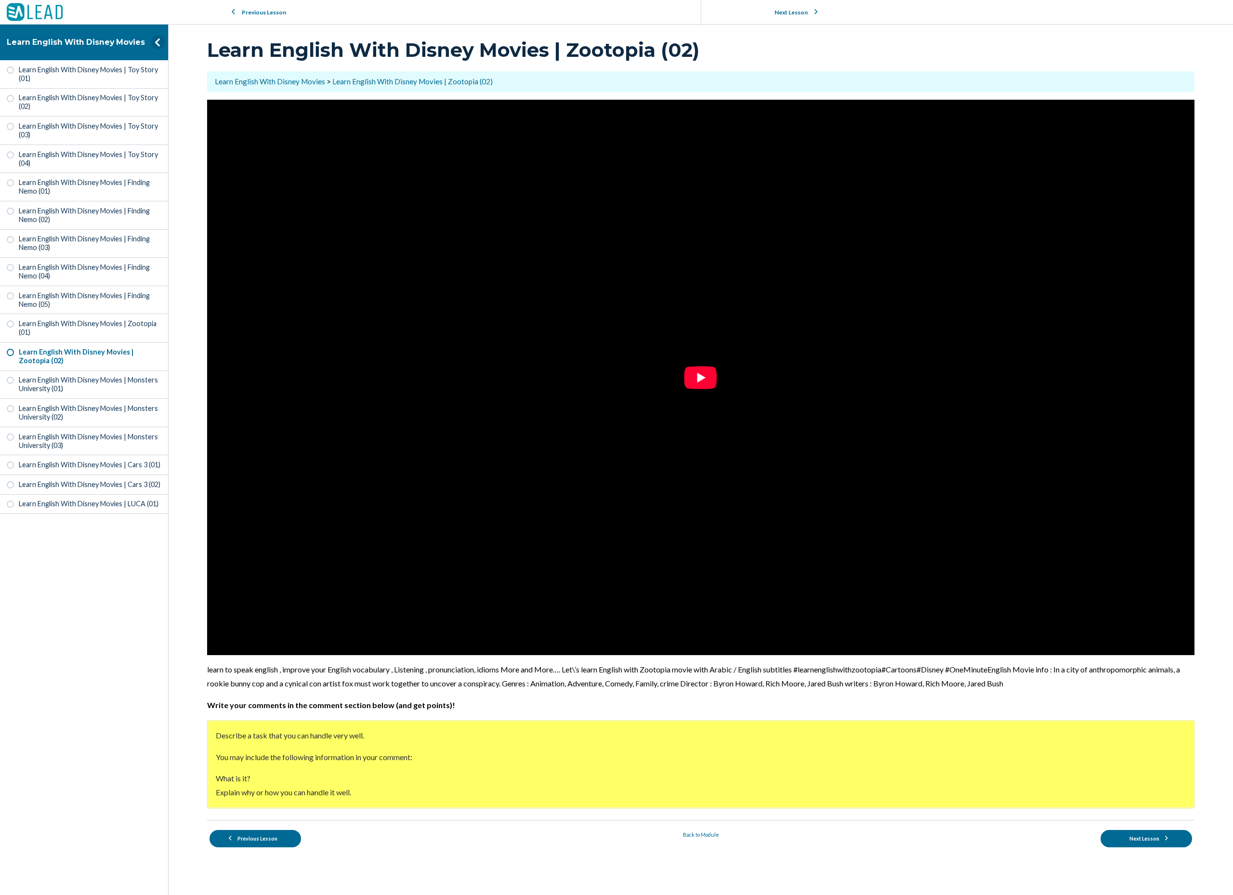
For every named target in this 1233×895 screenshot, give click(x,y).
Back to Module (701, 834)
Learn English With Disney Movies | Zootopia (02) (412, 81)
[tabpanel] (700, 454)
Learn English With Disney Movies (76, 42)
